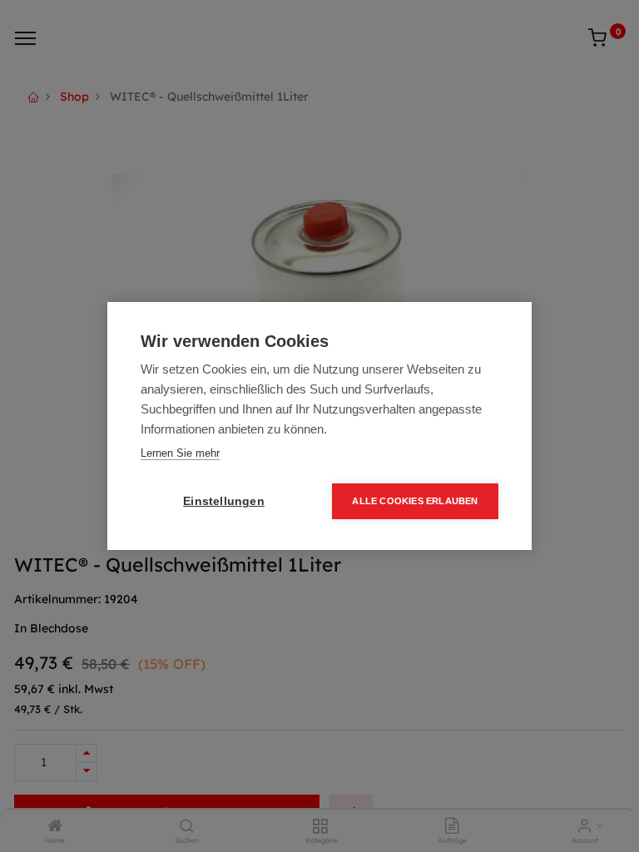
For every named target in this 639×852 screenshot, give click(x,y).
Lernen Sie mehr (180, 453)
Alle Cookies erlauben (415, 501)
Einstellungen (224, 501)
